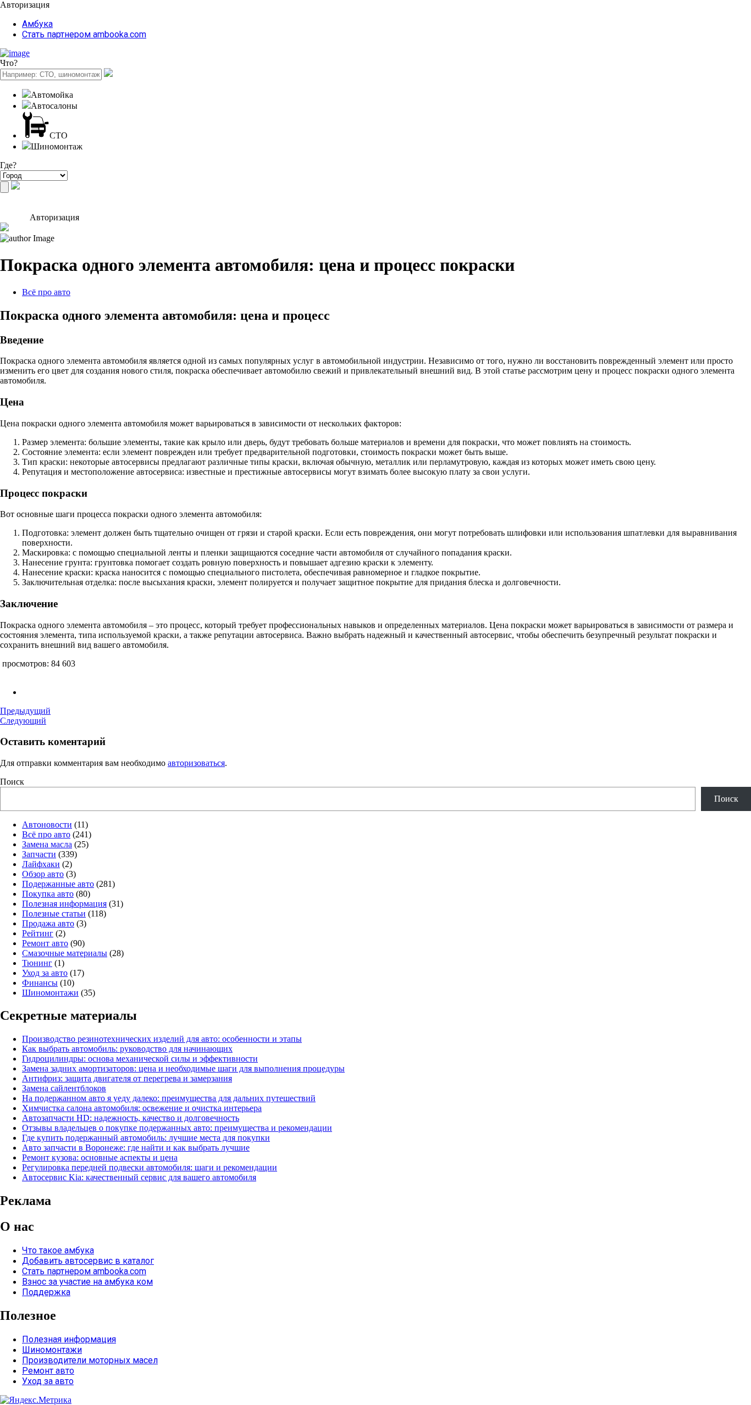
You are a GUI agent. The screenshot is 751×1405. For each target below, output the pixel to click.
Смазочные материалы (64, 953)
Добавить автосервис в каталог (88, 1261)
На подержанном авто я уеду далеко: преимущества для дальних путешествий (169, 1098)
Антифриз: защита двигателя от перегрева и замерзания (127, 1078)
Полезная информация (64, 903)
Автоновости (47, 824)
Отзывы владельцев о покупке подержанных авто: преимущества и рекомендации (177, 1127)
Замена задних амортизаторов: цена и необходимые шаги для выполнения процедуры (183, 1068)
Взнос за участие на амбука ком (87, 1281)
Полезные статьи (54, 913)
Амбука (37, 24)
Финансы (40, 982)
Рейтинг (37, 933)
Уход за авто (45, 973)
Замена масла (47, 844)
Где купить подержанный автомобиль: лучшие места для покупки (146, 1137)
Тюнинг (37, 963)
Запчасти (39, 854)
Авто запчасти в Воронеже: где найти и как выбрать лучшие (136, 1147)
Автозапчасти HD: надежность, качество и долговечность (130, 1118)
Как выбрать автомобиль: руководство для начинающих (127, 1048)
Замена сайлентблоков (64, 1088)
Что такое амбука (58, 1250)
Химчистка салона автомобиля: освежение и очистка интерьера (142, 1108)
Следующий (23, 720)
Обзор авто (43, 874)
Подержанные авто (58, 883)
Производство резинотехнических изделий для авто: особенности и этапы (162, 1038)
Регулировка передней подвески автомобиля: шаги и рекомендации (149, 1167)
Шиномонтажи (50, 992)
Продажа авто (48, 923)
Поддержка (46, 1292)
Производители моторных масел (90, 1360)
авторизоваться (196, 763)
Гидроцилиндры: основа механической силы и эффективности (140, 1058)
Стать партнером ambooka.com (84, 34)
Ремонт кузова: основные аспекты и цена (100, 1157)
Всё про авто (46, 292)
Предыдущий (25, 710)
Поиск (12, 781)
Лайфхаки (41, 864)
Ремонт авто (45, 943)
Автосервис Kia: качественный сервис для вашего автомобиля (139, 1177)
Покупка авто (48, 893)
